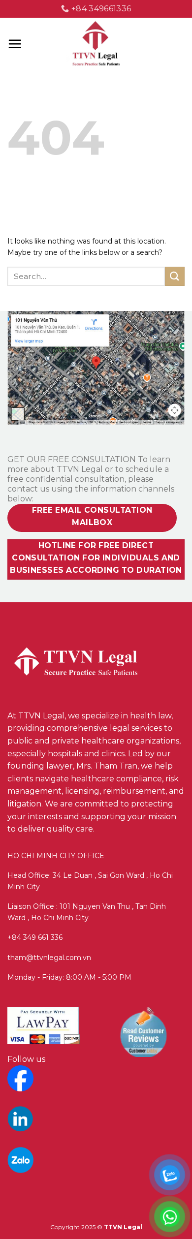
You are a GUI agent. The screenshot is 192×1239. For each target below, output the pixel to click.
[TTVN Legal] (96, 44)
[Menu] (14, 44)
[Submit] (175, 276)
